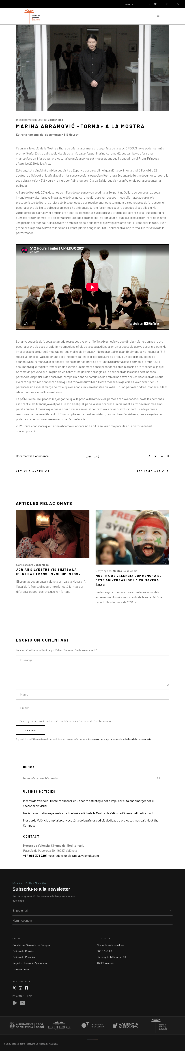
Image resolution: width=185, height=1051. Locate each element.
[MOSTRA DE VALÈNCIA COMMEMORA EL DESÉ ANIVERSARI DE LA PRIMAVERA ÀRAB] (132, 537)
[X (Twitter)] (14, 988)
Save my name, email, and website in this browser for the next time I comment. (66, 721)
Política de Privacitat (24, 957)
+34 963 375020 (34, 855)
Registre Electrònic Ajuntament (30, 963)
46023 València (105, 963)
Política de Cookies (23, 951)
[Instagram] (20, 988)
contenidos (55, 119)
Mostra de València (125, 570)
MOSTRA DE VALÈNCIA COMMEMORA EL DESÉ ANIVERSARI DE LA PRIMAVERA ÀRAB (129, 580)
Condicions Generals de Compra (31, 945)
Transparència (20, 969)
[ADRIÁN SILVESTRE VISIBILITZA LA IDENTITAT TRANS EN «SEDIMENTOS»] (52, 534)
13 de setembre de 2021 (29, 119)
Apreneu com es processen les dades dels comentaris (119, 739)
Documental (24, 456)
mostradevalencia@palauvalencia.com (73, 855)
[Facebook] (26, 988)
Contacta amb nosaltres (110, 945)
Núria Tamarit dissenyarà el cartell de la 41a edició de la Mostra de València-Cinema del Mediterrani (88, 813)
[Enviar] (170, 911)
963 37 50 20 (104, 951)
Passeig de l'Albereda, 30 (111, 957)
